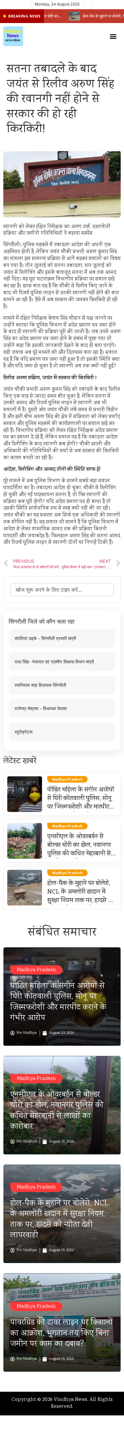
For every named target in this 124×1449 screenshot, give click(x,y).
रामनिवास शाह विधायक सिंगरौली (40, 685)
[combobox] (62, 589)
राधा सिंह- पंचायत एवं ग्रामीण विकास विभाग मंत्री (54, 661)
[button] (113, 36)
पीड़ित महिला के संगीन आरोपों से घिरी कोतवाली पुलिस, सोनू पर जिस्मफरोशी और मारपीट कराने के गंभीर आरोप (80, 803)
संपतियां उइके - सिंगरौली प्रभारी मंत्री (45, 638)
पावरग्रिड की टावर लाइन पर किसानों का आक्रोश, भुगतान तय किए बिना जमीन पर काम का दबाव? (61, 1333)
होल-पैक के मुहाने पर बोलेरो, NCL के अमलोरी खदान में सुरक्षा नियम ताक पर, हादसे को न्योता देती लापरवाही (80, 896)
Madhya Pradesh (36, 970)
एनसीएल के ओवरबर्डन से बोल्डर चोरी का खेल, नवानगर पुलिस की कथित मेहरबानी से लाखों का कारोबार (79, 850)
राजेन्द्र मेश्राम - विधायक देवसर (41, 708)
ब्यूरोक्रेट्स (23, 732)
